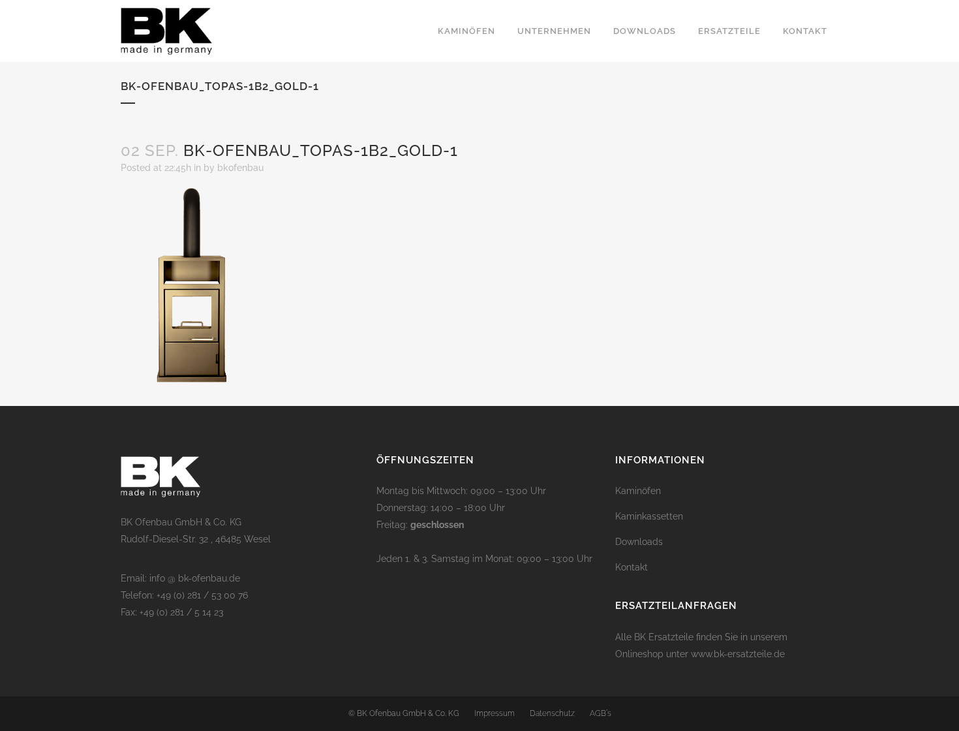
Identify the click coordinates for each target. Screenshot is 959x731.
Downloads (639, 542)
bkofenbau (240, 168)
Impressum (494, 713)
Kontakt (631, 567)
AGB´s (600, 713)
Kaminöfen (638, 491)
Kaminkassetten (649, 516)
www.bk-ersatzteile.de (738, 654)
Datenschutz (552, 713)
